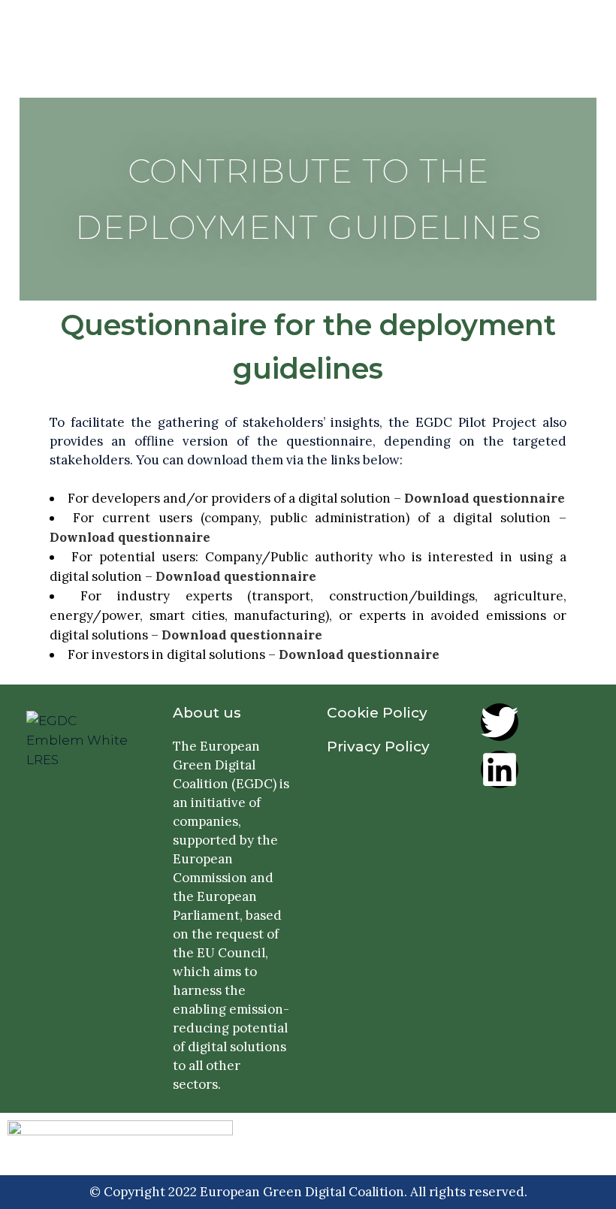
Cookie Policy (377, 712)
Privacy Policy (378, 746)
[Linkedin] (499, 769)
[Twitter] (499, 722)
